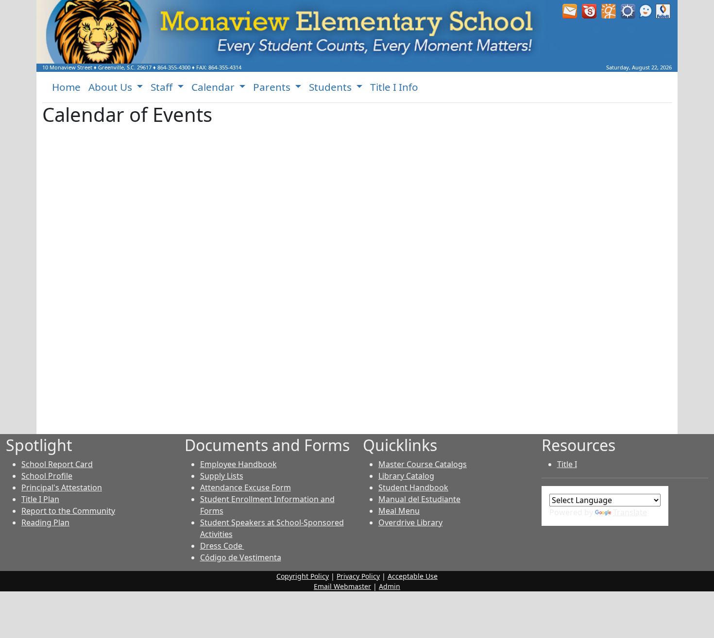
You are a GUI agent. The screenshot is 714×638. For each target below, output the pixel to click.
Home (66, 87)
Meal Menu (399, 510)
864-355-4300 (173, 67)
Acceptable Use (413, 576)
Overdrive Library (410, 522)
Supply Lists (221, 475)
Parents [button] (273, 87)
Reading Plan (45, 522)
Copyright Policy (302, 576)
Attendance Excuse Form (245, 487)
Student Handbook (413, 487)
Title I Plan (40, 499)
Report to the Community (68, 510)
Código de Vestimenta (240, 557)
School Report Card (57, 464)
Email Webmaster (342, 586)
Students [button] (331, 87)
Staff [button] (163, 87)
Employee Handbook (238, 464)
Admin (389, 586)
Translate (630, 512)
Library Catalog (406, 475)
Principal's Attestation (61, 487)
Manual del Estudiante (419, 499)
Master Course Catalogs (422, 464)
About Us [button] (111, 87)
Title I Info (394, 87)
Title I (567, 464)
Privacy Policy (358, 576)
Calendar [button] (214, 87)
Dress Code (222, 545)
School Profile (46, 475)
